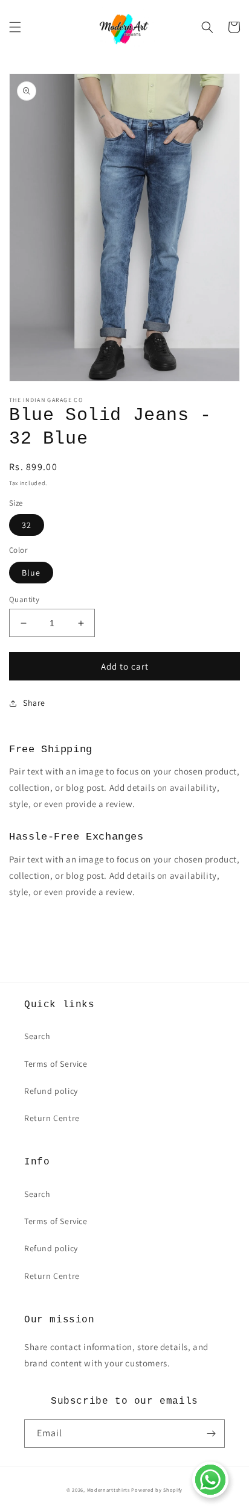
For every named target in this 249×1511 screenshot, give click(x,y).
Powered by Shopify (157, 1489)
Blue (31, 572)
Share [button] (34, 702)
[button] (15, 27)
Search (37, 1036)
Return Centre (52, 1118)
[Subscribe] (211, 1433)
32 (26, 525)
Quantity (24, 599)
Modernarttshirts (108, 1489)
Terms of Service (56, 1063)
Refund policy (51, 1090)
